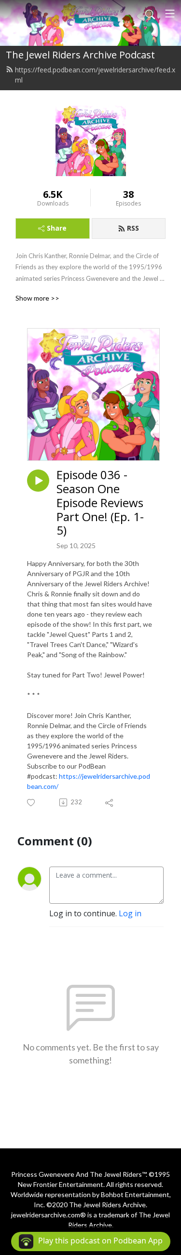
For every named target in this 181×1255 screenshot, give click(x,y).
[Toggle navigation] (170, 13)
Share (57, 228)
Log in (130, 913)
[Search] (150, 13)
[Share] (109, 802)
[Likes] (31, 803)
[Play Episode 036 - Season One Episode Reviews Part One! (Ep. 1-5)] (38, 480)
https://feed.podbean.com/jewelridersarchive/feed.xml (95, 74)
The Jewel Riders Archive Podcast (80, 54)
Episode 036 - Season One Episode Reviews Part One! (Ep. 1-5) (100, 503)
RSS (133, 228)
